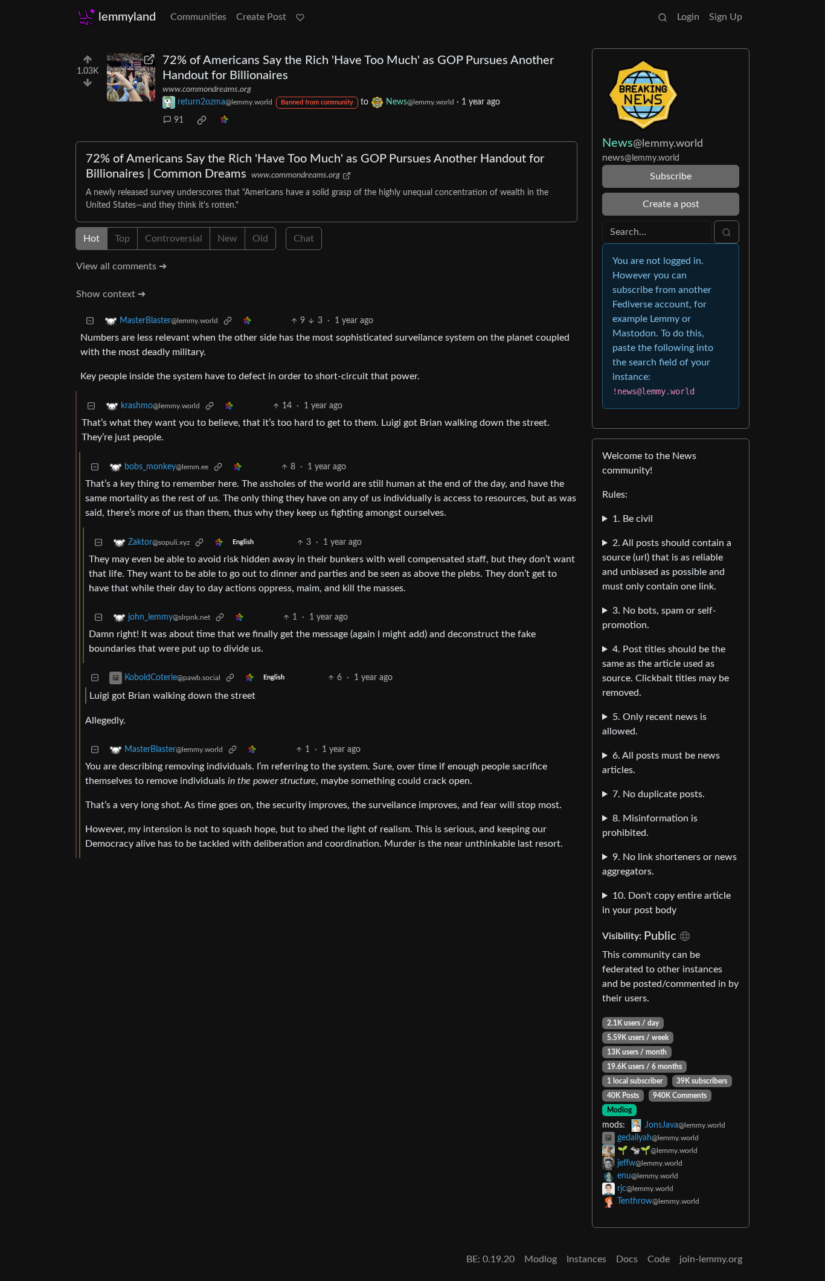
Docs (627, 1259)
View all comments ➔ (121, 266)
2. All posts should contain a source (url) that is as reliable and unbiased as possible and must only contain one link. (666, 564)
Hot (91, 238)
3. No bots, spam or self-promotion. (659, 618)
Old (260, 238)
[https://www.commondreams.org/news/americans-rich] (131, 77)
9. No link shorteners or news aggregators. (669, 864)
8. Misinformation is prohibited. (650, 826)
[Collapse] (90, 321)
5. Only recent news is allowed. (654, 724)
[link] (201, 120)
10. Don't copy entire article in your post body (666, 903)
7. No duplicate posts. (658, 794)
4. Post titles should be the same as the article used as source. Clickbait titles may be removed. (665, 671)
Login (688, 17)
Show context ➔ (111, 294)
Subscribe (671, 176)
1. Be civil (632, 519)
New (227, 238)
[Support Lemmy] (300, 17)
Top (122, 238)
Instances (586, 1259)
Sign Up (725, 17)
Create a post (671, 204)
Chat (304, 238)
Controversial (173, 238)
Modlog (619, 1110)
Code (658, 1259)
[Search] (662, 17)
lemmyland (127, 17)
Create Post (261, 17)
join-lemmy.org (710, 1259)
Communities (198, 17)
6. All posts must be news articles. (661, 763)
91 (179, 120)
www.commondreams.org (206, 89)
